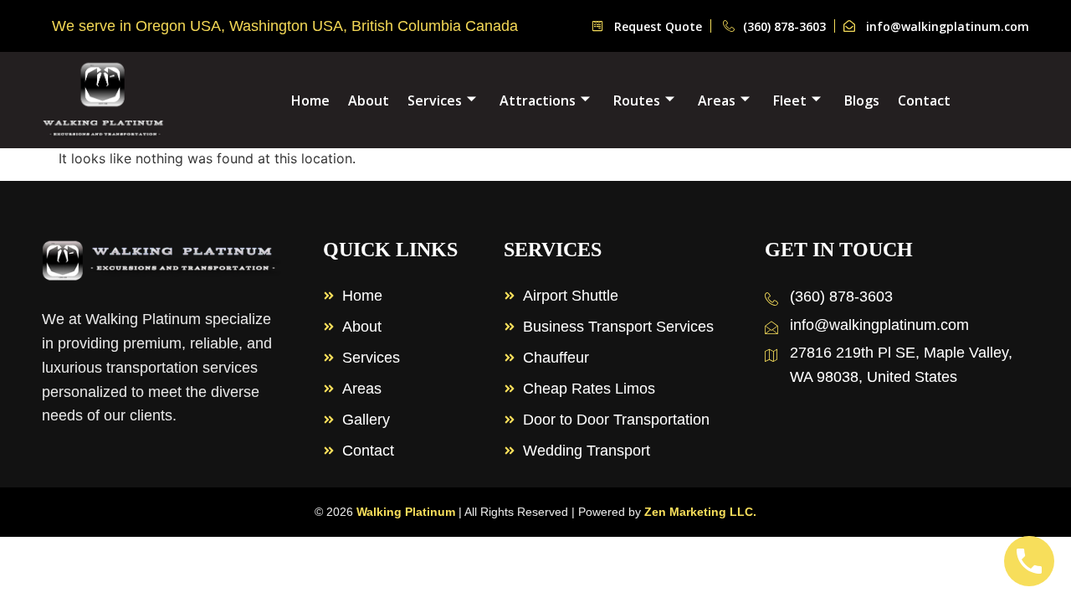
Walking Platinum (405, 511)
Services (434, 100)
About (368, 100)
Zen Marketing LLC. (700, 511)
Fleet (790, 100)
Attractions (538, 100)
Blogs (861, 100)
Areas (716, 100)
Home (310, 100)
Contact (924, 100)
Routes (636, 100)
